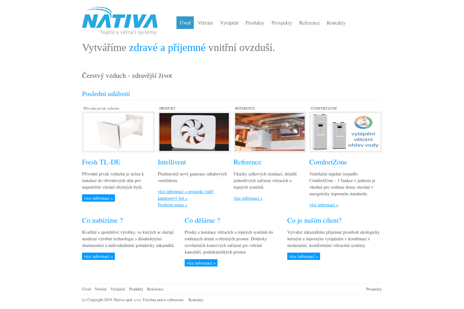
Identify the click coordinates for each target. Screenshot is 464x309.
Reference (155, 289)
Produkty (136, 289)
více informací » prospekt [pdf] (186, 191)
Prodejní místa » (172, 205)
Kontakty (195, 299)
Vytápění (117, 289)
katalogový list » (172, 198)
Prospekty (374, 289)
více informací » (98, 198)
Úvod (86, 289)
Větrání (101, 289)
